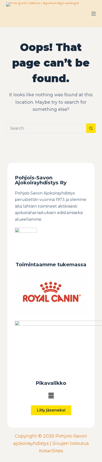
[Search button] (91, 128)
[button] (51, 395)
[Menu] (93, 13)
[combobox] (46, 128)
